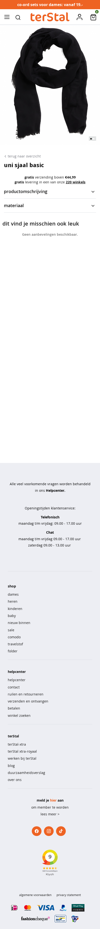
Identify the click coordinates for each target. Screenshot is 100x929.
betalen (14, 708)
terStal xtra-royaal (22, 751)
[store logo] (50, 17)
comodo (14, 637)
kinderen (15, 608)
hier (53, 800)
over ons (15, 779)
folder (12, 651)
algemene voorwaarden (35, 895)
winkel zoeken (19, 715)
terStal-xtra (17, 744)
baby (12, 615)
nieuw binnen (19, 622)
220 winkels (75, 182)
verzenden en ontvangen (28, 701)
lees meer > (50, 814)
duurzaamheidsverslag (26, 772)
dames (13, 594)
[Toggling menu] (6, 17)
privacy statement (69, 895)
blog (11, 765)
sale (11, 630)
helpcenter (16, 680)
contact (14, 687)
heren (12, 601)
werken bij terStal (22, 758)
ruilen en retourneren (25, 694)
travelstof (15, 644)
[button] (18, 17)
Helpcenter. (55, 490)
